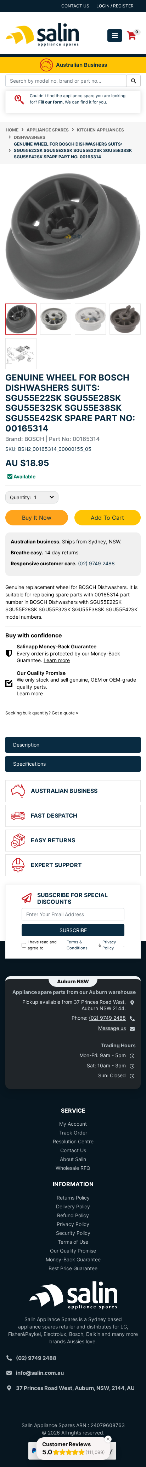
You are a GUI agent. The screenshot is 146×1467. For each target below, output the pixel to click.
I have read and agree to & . (76, 944)
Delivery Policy (73, 1206)
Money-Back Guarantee (73, 1259)
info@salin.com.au (40, 1372)
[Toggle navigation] (114, 35)
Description (26, 745)
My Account (73, 1124)
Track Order (73, 1133)
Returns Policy (73, 1198)
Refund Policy (73, 1215)
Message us (112, 1028)
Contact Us (73, 1150)
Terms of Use (73, 1242)
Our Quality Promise (73, 1251)
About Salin (73, 1159)
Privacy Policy (109, 944)
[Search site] (134, 81)
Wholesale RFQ (73, 1168)
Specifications (29, 764)
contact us (75, 5)
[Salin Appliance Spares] (42, 50)
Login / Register (115, 5)
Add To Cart (107, 517)
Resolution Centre (73, 1141)
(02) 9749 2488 (96, 563)
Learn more (57, 660)
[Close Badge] (108, 1439)
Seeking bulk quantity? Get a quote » (41, 712)
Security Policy (73, 1233)
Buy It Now (36, 517)
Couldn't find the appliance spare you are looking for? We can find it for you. (77, 99)
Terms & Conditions (77, 944)
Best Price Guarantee (73, 1268)
